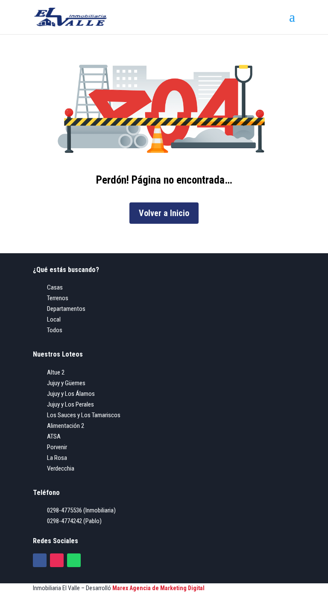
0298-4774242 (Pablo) (74, 521)
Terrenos (57, 298)
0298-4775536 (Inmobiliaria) (81, 510)
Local (54, 319)
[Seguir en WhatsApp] (74, 560)
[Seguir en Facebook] (40, 560)
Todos (54, 330)
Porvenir (57, 447)
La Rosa (57, 458)
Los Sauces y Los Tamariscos (83, 415)
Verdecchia (60, 468)
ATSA (54, 436)
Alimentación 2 (65, 426)
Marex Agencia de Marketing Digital (158, 588)
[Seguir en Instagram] (57, 560)
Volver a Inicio (164, 213)
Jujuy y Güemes (66, 383)
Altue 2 (55, 372)
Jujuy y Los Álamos (71, 394)
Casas (55, 287)
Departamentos (66, 309)
